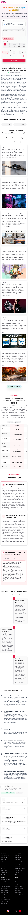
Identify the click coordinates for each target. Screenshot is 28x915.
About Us (17, 881)
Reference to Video (5, 899)
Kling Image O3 (18, 864)
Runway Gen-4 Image (20, 868)
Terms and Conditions (20, 894)
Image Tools (4, 894)
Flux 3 (16, 851)
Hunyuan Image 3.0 (19, 870)
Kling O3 (3, 866)
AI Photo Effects (4, 892)
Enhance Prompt (9, 38)
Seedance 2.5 (4, 851)
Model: (4, 20)
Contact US (17, 879)
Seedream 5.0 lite (20, 124)
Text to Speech (4, 901)
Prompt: (4, 28)
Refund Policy (18, 890)
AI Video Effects (4, 890)
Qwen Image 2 (18, 857)
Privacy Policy (18, 892)
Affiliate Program (18, 886)
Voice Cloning (4, 903)
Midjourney (17, 874)
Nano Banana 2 (18, 859)
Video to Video (4, 884)
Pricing (16, 884)
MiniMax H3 (4, 853)
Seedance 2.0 (4, 864)
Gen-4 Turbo (4, 874)
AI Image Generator (5, 886)
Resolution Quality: (7, 50)
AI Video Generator (5, 879)
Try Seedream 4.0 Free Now (14, 386)
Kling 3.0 (3, 868)
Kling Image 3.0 (18, 866)
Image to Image (4, 888)
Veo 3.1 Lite (3, 859)
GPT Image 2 (18, 853)
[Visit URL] (25, 799)
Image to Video (4, 881)
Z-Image (17, 872)
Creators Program (19, 888)
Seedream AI (7, 124)
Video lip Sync (4, 897)
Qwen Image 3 (18, 855)
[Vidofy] (3, 2)
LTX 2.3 (2, 861)
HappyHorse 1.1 (4, 857)
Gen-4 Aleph (4, 872)
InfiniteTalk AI (4, 870)
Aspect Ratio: (5, 41)
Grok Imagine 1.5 (5, 855)
